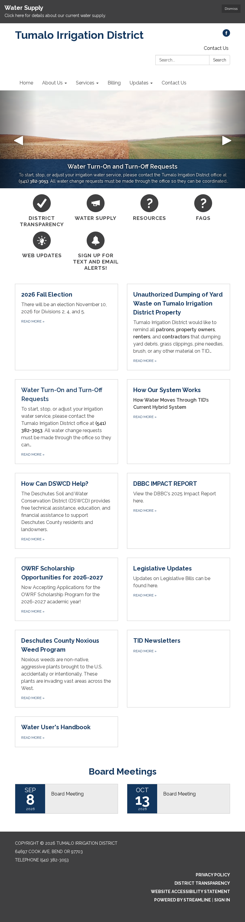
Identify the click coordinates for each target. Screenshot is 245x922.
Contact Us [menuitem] (174, 83)
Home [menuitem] (26, 83)
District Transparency (202, 883)
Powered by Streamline (182, 900)
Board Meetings (123, 771)
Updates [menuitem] (139, 83)
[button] (18, 139)
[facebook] (226, 35)
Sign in (222, 900)
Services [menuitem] (85, 83)
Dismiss (231, 9)
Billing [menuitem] (114, 83)
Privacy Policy (213, 874)
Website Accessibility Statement (190, 891)
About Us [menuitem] (52, 83)
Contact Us (216, 48)
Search (219, 60)
